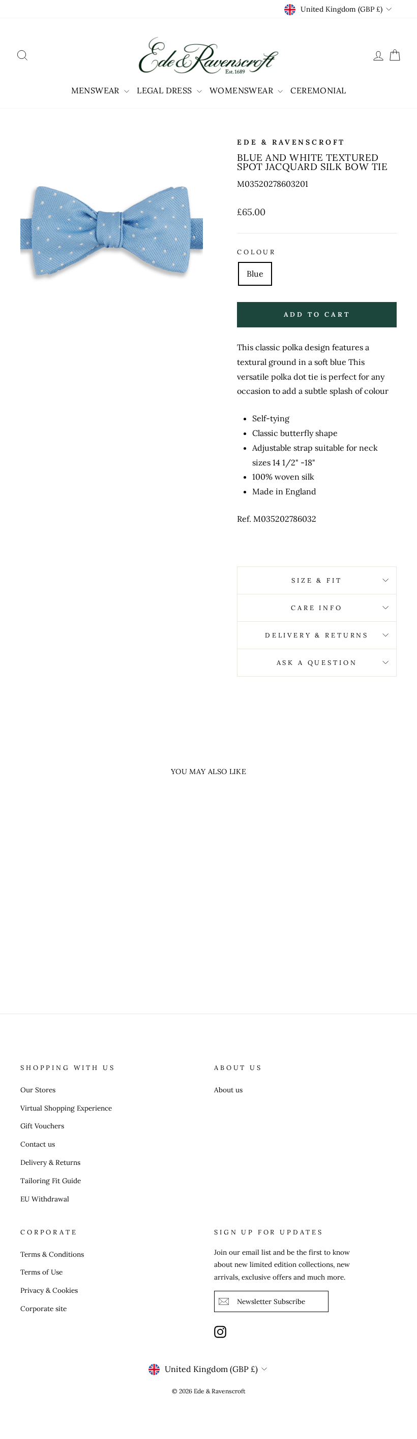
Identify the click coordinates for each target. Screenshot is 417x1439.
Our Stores (37, 1089)
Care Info (317, 608)
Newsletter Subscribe (271, 1301)
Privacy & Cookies (49, 1290)
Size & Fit (316, 580)
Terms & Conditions (52, 1254)
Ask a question (317, 662)
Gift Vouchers (42, 1125)
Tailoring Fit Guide (50, 1180)
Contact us (37, 1144)
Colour (256, 252)
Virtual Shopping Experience (66, 1108)
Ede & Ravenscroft (291, 142)
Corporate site (43, 1308)
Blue (255, 274)
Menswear (96, 90)
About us (228, 1089)
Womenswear (242, 90)
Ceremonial (318, 90)
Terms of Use (41, 1272)
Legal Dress (165, 90)
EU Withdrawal (44, 1198)
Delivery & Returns (317, 635)
